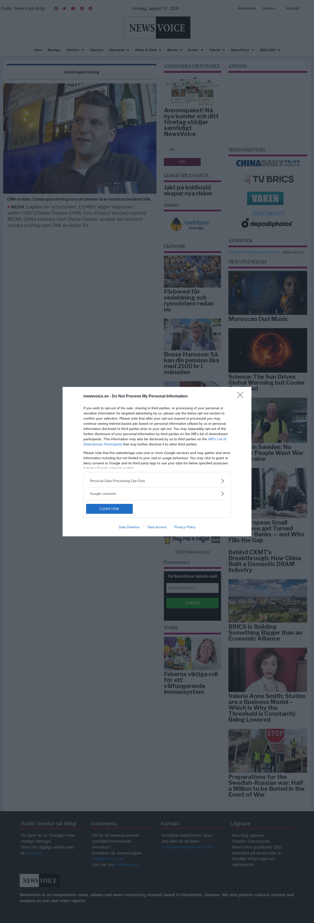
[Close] (242, 396)
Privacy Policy (185, 527)
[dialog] (157, 461)
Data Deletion (129, 527)
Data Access (157, 527)
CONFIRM (109, 509)
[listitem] (157, 480)
